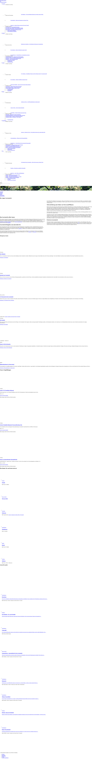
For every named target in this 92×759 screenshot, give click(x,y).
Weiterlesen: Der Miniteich (4, 257)
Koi (78, 222)
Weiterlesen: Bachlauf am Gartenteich (5, 278)
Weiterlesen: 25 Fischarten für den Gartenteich (7, 300)
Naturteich (1, 221)
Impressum (3, 755)
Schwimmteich (6, 221)
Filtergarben (34, 231)
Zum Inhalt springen (3, 0)
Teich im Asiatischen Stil (18, 221)
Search (1, 182)
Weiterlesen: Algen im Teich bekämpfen (6, 347)
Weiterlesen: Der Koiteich (4, 324)
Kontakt (3, 754)
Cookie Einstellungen (5, 757)
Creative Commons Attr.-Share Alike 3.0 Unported (12, 316)
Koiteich (9, 221)
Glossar (3, 756)
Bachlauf (29, 231)
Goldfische (20, 228)
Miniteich (9, 222)
